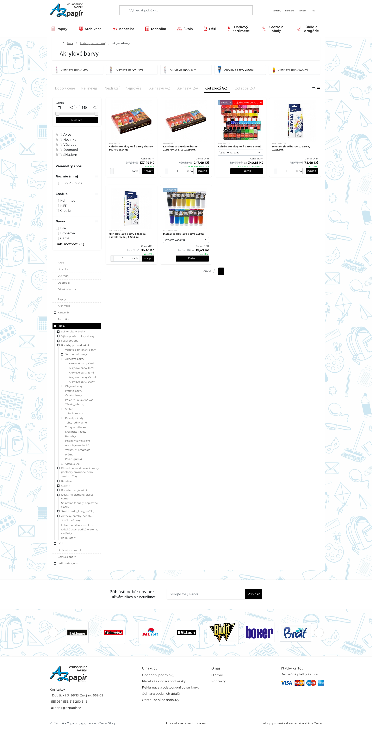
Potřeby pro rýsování (74, 490)
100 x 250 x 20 (71, 183)
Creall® (65, 211)
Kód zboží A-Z (215, 88)
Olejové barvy (73, 386)
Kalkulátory (68, 537)
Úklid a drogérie (311, 29)
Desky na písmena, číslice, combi (77, 496)
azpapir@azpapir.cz (66, 708)
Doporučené (65, 88)
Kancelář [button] (63, 312)
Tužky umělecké (75, 427)
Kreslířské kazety (75, 431)
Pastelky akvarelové (77, 440)
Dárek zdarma (67, 289)
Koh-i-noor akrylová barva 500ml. (239, 146)
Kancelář (126, 29)
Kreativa (66, 481)
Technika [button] (63, 319)
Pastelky (70, 436)
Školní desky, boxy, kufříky (77, 511)
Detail (247, 171)
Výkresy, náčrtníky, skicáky (78, 336)
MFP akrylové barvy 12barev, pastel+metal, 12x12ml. (127, 235)
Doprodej (70, 149)
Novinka (69, 139)
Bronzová (67, 233)
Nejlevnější (89, 88)
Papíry (62, 29)
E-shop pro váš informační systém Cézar (291, 723)
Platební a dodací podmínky (164, 681)
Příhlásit (254, 594)
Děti (212, 29)
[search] (123, 10)
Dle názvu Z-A (187, 88)
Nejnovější (134, 88)
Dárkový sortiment (241, 29)
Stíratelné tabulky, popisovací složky (79, 504)
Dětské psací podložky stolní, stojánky (79, 531)
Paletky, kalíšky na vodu (80, 399)
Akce (67, 134)
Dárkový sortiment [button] (69, 550)
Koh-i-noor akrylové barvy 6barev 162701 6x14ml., (131, 148)
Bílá (63, 228)
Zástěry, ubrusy (74, 404)
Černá (65, 238)
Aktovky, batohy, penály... (77, 515)
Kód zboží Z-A (244, 88)
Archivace (93, 29)
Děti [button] (60, 543)
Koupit (148, 171)
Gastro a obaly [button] (67, 556)
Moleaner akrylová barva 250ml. (183, 234)
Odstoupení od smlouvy (160, 700)
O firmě (217, 675)
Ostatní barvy (73, 395)
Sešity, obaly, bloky (73, 331)
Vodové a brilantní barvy (80, 349)
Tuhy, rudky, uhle (76, 422)
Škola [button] (61, 325)
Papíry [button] (62, 299)
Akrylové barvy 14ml (81, 367)
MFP (63, 205)
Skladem (70, 155)
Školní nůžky (69, 476)
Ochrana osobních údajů (161, 693)
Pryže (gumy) (73, 458)
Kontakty (218, 681)
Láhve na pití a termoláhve (78, 525)
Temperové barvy (76, 354)
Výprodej (70, 144)
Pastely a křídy (74, 418)
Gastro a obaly (276, 29)
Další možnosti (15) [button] (70, 244)
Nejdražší (112, 88)
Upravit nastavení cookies (186, 723)
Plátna (69, 454)
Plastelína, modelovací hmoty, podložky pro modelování (80, 469)
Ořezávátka (72, 463)
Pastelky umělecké (77, 445)
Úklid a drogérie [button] (68, 563)
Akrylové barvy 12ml (81, 363)
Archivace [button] (64, 305)
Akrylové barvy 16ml (81, 372)
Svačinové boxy (71, 520)
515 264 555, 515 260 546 (69, 701)
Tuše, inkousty (74, 413)
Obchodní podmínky (158, 675)
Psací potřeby (69, 340)
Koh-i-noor (68, 200)
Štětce (69, 409)
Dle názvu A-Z (159, 88)
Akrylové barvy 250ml (82, 377)
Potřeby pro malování (92, 43)
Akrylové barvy (121, 43)
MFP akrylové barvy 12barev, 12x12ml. (291, 148)
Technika (158, 29)
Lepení (65, 485)
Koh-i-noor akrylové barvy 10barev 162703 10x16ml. (180, 148)
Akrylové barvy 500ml (82, 381)
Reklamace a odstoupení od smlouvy (171, 687)
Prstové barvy (73, 390)
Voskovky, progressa (77, 449)
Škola (188, 29)
